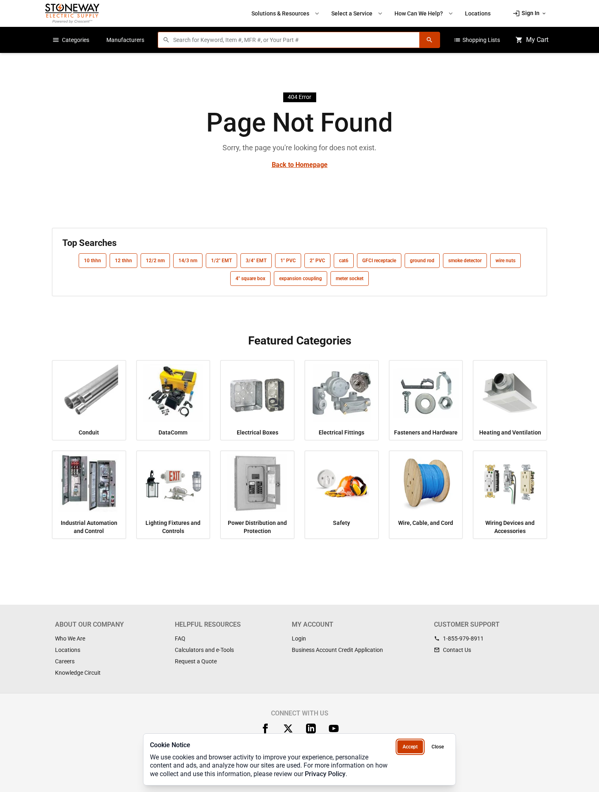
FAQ (180, 638)
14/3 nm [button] (187, 260)
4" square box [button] (250, 278)
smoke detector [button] (465, 260)
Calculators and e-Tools (204, 650)
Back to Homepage (300, 165)
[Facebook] (265, 728)
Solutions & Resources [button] (286, 13)
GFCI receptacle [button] (379, 260)
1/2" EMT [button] (221, 260)
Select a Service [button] (357, 13)
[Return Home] (72, 13)
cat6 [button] (343, 260)
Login (299, 638)
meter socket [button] (349, 278)
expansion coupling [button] (300, 278)
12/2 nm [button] (155, 260)
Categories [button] (70, 40)
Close (438, 747)
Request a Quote (196, 661)
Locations (67, 650)
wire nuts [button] (505, 260)
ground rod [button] (422, 260)
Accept (410, 747)
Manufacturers (125, 40)
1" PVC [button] (288, 260)
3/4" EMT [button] (256, 260)
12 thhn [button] (123, 260)
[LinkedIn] (311, 728)
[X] (288, 728)
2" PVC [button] (317, 260)
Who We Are (70, 638)
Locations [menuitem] (478, 13)
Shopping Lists (477, 40)
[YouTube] (334, 728)
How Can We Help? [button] (424, 13)
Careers (65, 661)
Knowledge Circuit (78, 672)
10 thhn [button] (92, 260)
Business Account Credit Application (337, 650)
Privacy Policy (325, 774)
